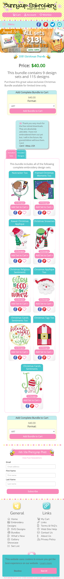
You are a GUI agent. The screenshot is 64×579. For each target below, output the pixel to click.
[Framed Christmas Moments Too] (44, 190)
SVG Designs (18, 529)
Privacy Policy (48, 539)
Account (31, 14)
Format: (32, 101)
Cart (18, 14)
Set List (15, 546)
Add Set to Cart (19, 206)
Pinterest (20, 213)
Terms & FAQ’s (49, 525)
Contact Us (47, 532)
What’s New (18, 536)
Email (8, 462)
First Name (11, 470)
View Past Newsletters (32, 457)
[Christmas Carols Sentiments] (32, 383)
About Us (46, 536)
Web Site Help (49, 529)
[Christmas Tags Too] (44, 335)
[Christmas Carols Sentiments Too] (20, 335)
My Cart (45, 519)
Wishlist (46, 14)
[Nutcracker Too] (20, 190)
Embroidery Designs (15, 524)
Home (14, 519)
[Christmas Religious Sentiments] (20, 287)
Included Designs (20, 154)
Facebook (15, 213)
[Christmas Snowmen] (44, 238)
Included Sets (11, 154)
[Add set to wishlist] (24, 213)
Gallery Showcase (13, 541)
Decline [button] (18, 571)
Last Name (10, 479)
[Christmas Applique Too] (44, 287)
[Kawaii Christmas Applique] (20, 238)
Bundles (15, 532)
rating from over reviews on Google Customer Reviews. (32, 577)
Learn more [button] (46, 563)
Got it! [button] (44, 571)
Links (44, 522)
